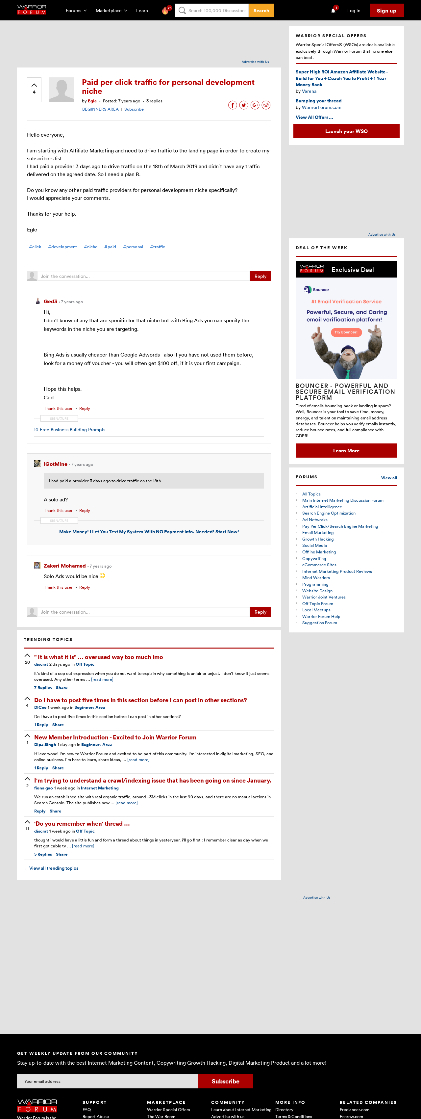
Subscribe (134, 109)
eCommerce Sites (319, 565)
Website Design (317, 591)
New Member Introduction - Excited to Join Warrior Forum (115, 737)
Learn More (346, 450)
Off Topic (85, 664)
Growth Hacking (318, 539)
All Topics (311, 494)
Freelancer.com (354, 1109)
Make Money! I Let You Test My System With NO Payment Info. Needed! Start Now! (149, 531)
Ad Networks (315, 519)
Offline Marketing (319, 552)
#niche (90, 246)
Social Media (314, 545)
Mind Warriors (316, 577)
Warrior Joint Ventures (324, 597)
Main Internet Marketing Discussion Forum (343, 500)
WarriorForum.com (321, 107)
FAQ (87, 1109)
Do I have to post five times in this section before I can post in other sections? (140, 700)
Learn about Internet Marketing (241, 1109)
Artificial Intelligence (322, 507)
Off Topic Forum (317, 603)
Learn (144, 10)
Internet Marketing (100, 788)
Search (261, 10)
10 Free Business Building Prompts (69, 429)
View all (389, 478)
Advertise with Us (255, 61)
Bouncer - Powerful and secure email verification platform (346, 391)
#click (35, 246)
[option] (346, 359)
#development (62, 246)
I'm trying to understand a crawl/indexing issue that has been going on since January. (152, 780)
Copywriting (314, 558)
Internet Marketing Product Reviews (337, 571)
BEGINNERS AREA (100, 109)
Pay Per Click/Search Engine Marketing (340, 526)
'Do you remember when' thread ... (82, 823)
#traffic (157, 246)
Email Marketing (318, 532)
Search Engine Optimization (329, 513)
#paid (110, 246)
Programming (315, 584)
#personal (133, 246)
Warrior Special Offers (168, 1109)
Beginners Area (89, 707)
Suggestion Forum (319, 623)
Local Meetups (316, 610)
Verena (309, 91)
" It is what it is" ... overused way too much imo (98, 657)
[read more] (102, 679)
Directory (284, 1109)
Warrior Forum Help (321, 616)
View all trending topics (51, 868)
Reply (260, 276)
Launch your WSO (346, 131)
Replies (43, 687)
